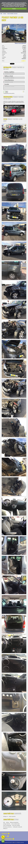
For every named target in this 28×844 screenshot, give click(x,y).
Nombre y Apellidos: (9, 72)
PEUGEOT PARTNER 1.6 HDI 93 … (14, 128)
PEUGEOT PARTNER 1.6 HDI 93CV (12, 13)
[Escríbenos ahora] (3, 841)
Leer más (22, 6)
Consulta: (6, 84)
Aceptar (14, 8)
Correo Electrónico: (9, 80)
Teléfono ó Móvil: (8, 76)
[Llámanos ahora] (3, 837)
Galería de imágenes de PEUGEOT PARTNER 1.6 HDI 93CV (14, 33)
